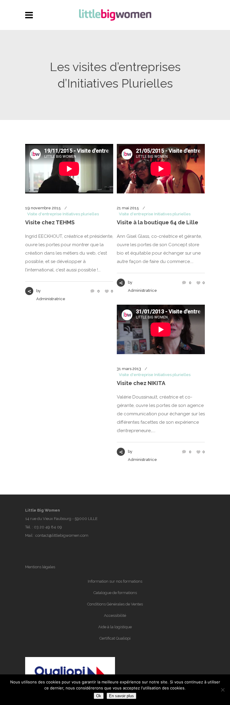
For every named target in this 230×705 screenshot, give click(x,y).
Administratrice (50, 299)
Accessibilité (115, 615)
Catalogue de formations (115, 592)
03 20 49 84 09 (48, 527)
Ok (98, 696)
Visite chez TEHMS (50, 222)
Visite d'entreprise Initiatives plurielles (63, 214)
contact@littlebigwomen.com (61, 535)
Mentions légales (40, 567)
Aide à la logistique (115, 627)
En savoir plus (121, 696)
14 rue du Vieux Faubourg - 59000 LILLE (61, 518)
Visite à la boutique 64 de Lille (157, 222)
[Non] (223, 690)
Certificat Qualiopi (115, 638)
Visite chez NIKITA (141, 383)
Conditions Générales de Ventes (115, 604)
